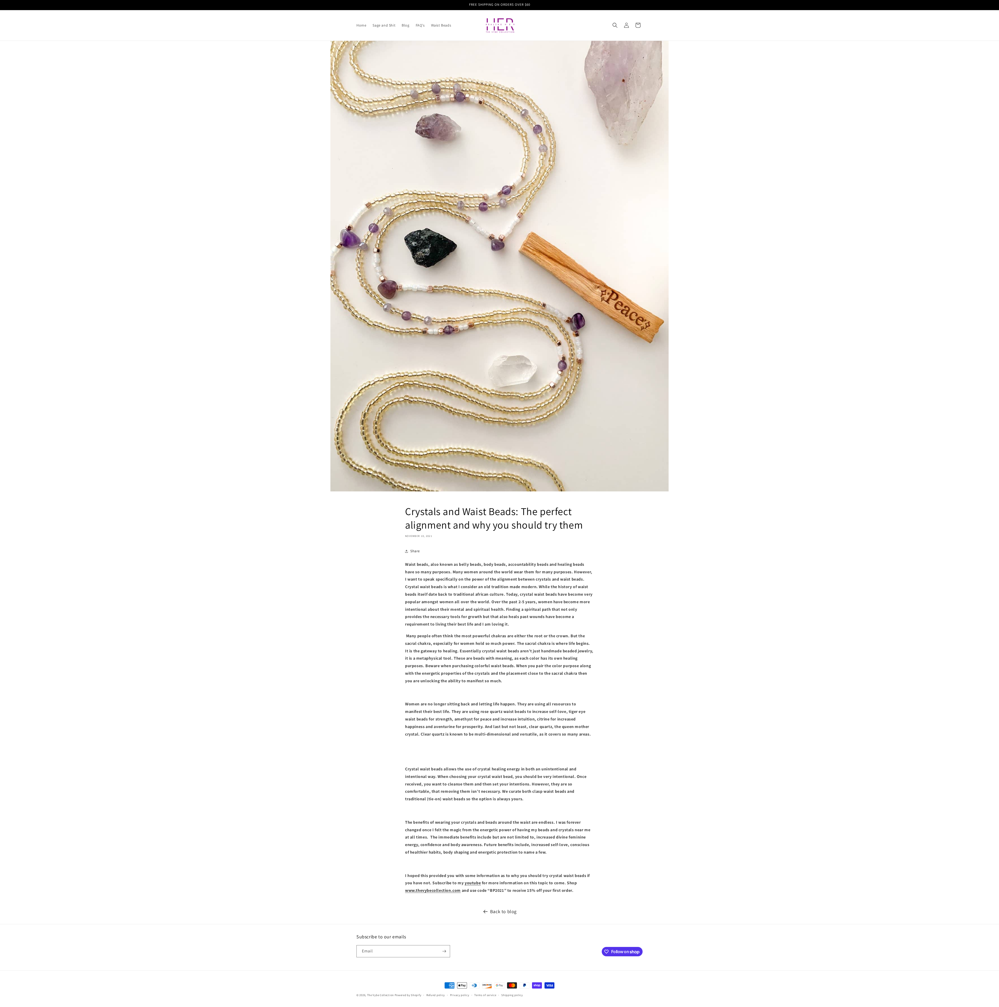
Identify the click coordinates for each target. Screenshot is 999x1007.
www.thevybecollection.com (433, 890)
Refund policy (435, 995)
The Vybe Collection (380, 995)
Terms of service (485, 995)
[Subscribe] (444, 951)
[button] (615, 25)
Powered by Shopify (408, 995)
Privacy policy (459, 995)
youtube (473, 883)
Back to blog (503, 911)
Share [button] (415, 551)
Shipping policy (512, 995)
